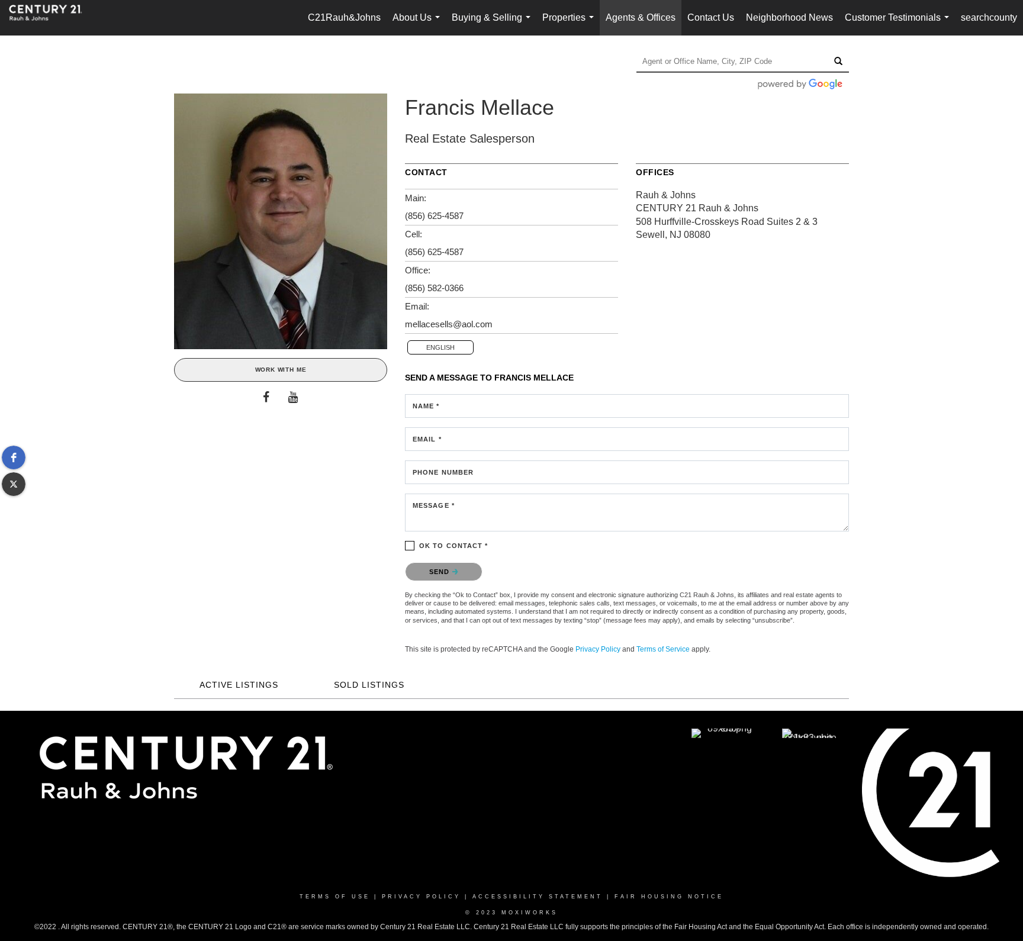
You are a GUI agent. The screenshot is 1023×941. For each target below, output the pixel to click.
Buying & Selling (493, 24)
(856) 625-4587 (434, 216)
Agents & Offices (640, 17)
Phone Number (443, 472)
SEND (440, 571)
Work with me (281, 369)
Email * (427, 439)
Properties (570, 24)
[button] (13, 457)
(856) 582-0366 (434, 288)
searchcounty (989, 17)
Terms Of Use (335, 897)
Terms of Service (663, 649)
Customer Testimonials (899, 24)
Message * (434, 505)
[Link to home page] (51, 18)
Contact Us (710, 17)
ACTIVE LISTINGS (239, 684)
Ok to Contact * (453, 545)
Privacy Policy (597, 649)
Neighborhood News (789, 17)
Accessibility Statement (537, 897)
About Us (419, 24)
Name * (426, 406)
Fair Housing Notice (669, 897)
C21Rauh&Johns (344, 17)
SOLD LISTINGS (369, 684)
